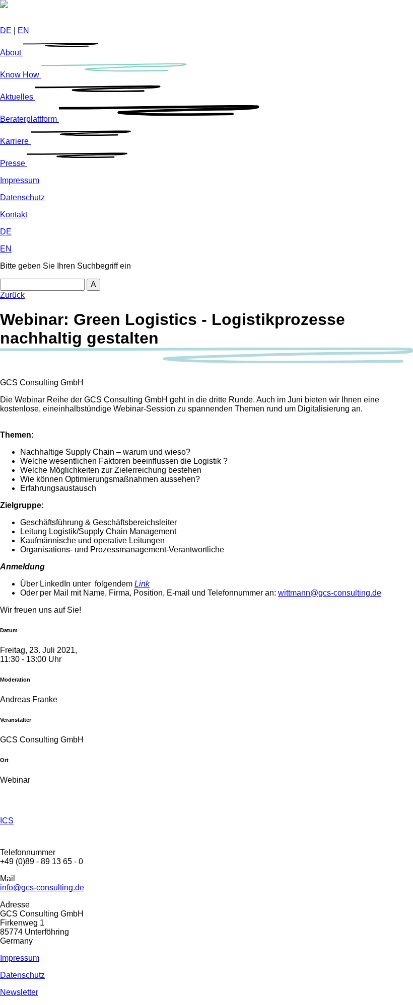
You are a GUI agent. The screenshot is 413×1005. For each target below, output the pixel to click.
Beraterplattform (29, 119)
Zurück (12, 295)
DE (6, 30)
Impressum (19, 180)
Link (142, 583)
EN (23, 30)
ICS (7, 820)
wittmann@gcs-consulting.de (329, 593)
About (11, 52)
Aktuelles (17, 97)
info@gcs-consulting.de (42, 887)
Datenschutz (22, 197)
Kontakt (13, 214)
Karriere (15, 141)
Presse (13, 163)
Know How (20, 74)
